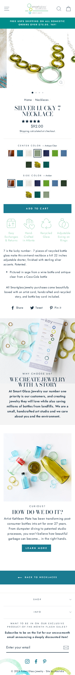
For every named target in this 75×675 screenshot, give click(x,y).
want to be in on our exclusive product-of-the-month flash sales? (37, 625)
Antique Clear (37, 153)
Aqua (20, 153)
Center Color (37, 145)
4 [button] (43, 93)
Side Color (37, 175)
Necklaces (41, 100)
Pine (28, 165)
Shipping (25, 131)
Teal (46, 165)
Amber (11, 153)
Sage (37, 165)
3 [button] (40, 93)
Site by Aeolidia (55, 671)
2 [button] (36, 93)
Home (28, 100)
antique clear (46, 194)
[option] (37, 23)
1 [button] (33, 93)
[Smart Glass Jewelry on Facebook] (36, 661)
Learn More (36, 548)
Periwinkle (63, 153)
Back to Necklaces (40, 577)
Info (37, 612)
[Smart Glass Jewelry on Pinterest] (44, 661)
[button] (31, 121)
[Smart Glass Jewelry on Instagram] (27, 661)
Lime (55, 153)
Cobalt (46, 153)
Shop (37, 599)
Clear (28, 153)
